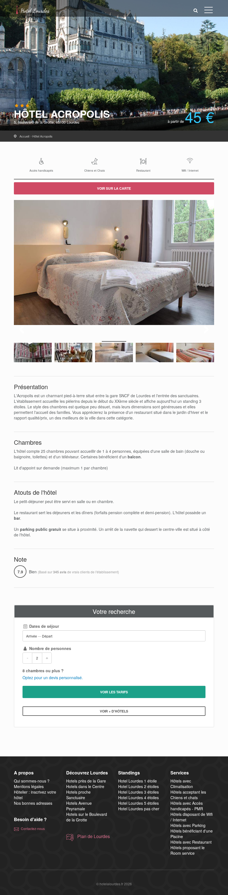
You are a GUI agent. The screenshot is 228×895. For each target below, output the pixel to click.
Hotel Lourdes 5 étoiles (138, 803)
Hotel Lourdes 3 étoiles (138, 792)
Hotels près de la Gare (86, 781)
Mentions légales (29, 786)
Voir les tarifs (114, 691)
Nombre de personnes (49, 648)
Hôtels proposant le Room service (187, 850)
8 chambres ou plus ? (43, 670)
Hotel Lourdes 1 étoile (137, 781)
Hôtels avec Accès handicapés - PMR (186, 805)
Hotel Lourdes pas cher (138, 808)
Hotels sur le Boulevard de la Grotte (86, 816)
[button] (196, 10)
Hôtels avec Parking (187, 825)
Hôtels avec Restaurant (191, 842)
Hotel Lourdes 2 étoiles (138, 786)
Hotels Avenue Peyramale (79, 805)
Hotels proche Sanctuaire (78, 794)
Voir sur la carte (114, 188)
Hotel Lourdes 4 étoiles (138, 797)
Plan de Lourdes (93, 836)
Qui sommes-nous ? (31, 781)
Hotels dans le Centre (85, 786)
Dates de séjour (43, 626)
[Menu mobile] (208, 11)
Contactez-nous (33, 828)
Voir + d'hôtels (114, 711)
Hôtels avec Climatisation (181, 783)
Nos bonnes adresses (33, 803)
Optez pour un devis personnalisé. (53, 677)
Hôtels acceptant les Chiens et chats (188, 794)
